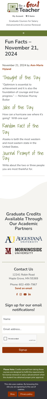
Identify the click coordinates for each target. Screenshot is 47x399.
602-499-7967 (28, 284)
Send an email (23, 288)
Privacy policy (26, 394)
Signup (23, 350)
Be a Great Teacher (23, 6)
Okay (12, 394)
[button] (23, 33)
